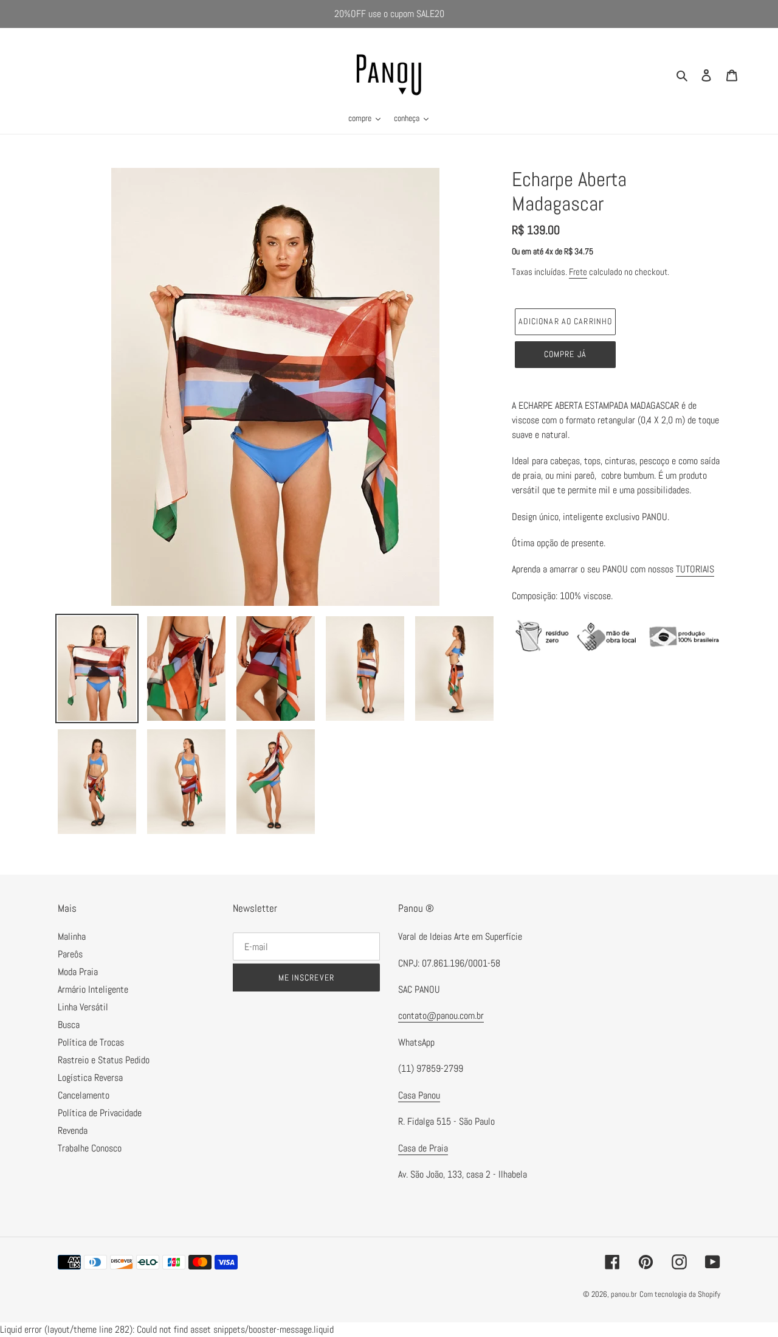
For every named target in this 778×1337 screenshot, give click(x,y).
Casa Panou (419, 1095)
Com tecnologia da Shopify (679, 1294)
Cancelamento (83, 1095)
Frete (578, 271)
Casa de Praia (423, 1148)
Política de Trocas (91, 1042)
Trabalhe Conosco (90, 1148)
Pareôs (70, 954)
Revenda (73, 1130)
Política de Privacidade (100, 1112)
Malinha (72, 936)
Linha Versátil (83, 1007)
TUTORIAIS (695, 569)
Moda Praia (78, 971)
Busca (69, 1024)
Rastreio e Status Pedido (104, 1060)
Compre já (565, 354)
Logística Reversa (90, 1077)
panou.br (624, 1294)
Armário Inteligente (93, 989)
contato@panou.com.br (441, 1015)
